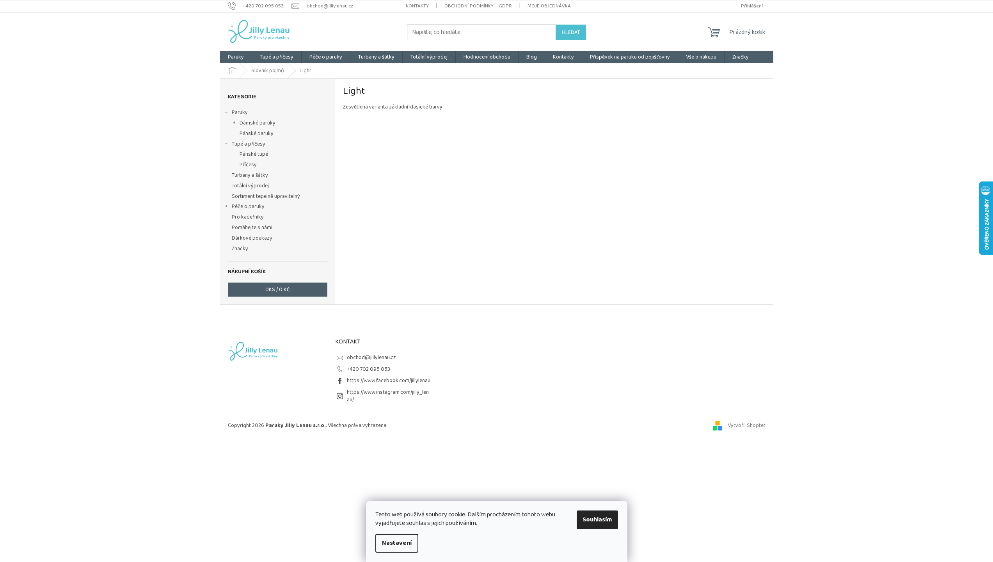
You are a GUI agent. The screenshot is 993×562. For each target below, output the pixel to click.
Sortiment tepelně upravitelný (266, 196)
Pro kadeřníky (248, 217)
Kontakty (417, 6)
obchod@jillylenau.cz (371, 357)
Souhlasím (597, 520)
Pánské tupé (254, 154)
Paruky (240, 112)
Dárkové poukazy (252, 238)
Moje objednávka (549, 6)
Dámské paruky (257, 123)
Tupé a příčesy (248, 144)
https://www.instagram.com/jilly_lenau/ (388, 396)
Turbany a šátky (250, 175)
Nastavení (397, 543)
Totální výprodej (250, 185)
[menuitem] (236, 57)
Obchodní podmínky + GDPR (478, 6)
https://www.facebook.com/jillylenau (388, 380)
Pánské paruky (257, 133)
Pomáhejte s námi (252, 227)
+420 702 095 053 (368, 369)
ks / (277, 289)
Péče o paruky (248, 206)
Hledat (571, 32)
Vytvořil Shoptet (747, 425)
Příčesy (248, 164)
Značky (240, 248)
